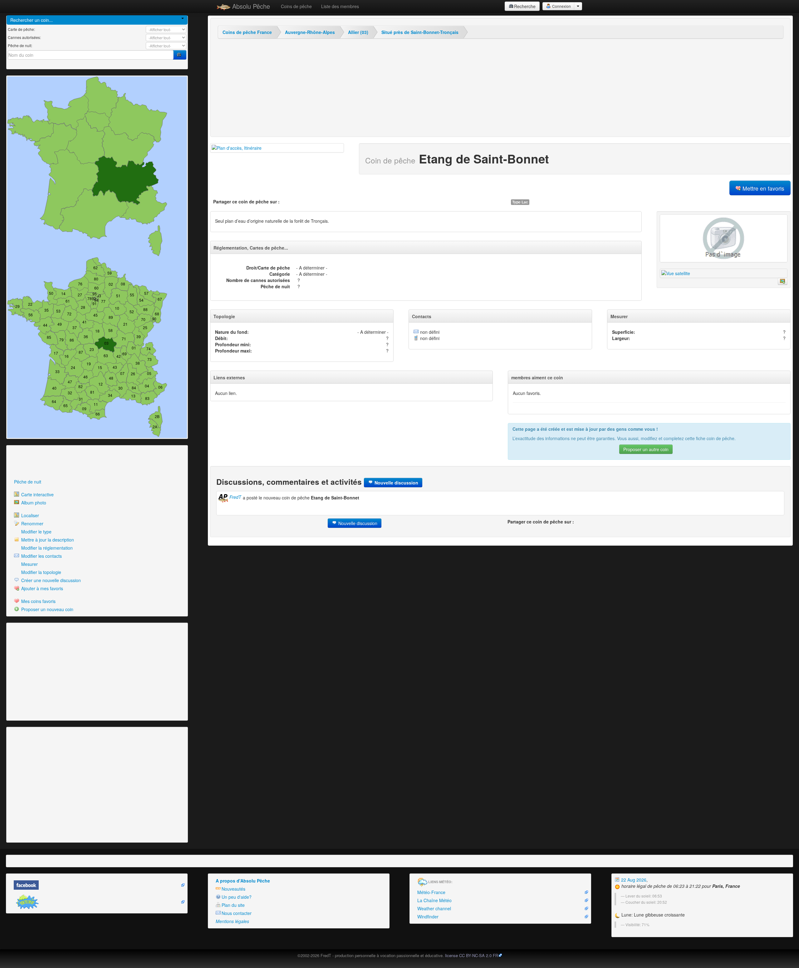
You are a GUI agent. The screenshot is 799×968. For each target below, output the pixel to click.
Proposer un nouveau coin (46, 609)
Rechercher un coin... (31, 20)
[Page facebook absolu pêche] (96, 885)
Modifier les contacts (41, 556)
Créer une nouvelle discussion (50, 580)
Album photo (33, 502)
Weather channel (434, 908)
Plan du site (233, 905)
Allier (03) (358, 32)
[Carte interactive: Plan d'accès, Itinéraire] (277, 148)
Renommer (31, 523)
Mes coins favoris (38, 601)
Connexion (561, 6)
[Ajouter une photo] (723, 238)
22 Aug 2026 (633, 880)
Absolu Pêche (250, 6)
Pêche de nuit (27, 482)
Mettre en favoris (762, 188)
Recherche (525, 6)
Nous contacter (237, 913)
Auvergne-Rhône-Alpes (310, 32)
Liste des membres (340, 6)
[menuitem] (97, 482)
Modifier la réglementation (46, 548)
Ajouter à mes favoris (41, 588)
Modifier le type (35, 531)
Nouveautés (233, 889)
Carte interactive (37, 494)
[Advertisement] (42, 462)
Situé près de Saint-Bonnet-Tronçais (419, 32)
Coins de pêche (296, 6)
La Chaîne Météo (434, 900)
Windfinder (428, 916)
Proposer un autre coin (646, 449)
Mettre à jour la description (47, 540)
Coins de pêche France (247, 32)
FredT (234, 497)
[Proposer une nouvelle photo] (782, 281)
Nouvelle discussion (395, 482)
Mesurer (29, 564)
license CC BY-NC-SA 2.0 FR (471, 955)
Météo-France (431, 892)
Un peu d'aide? (237, 897)
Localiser (29, 515)
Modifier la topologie (40, 572)
